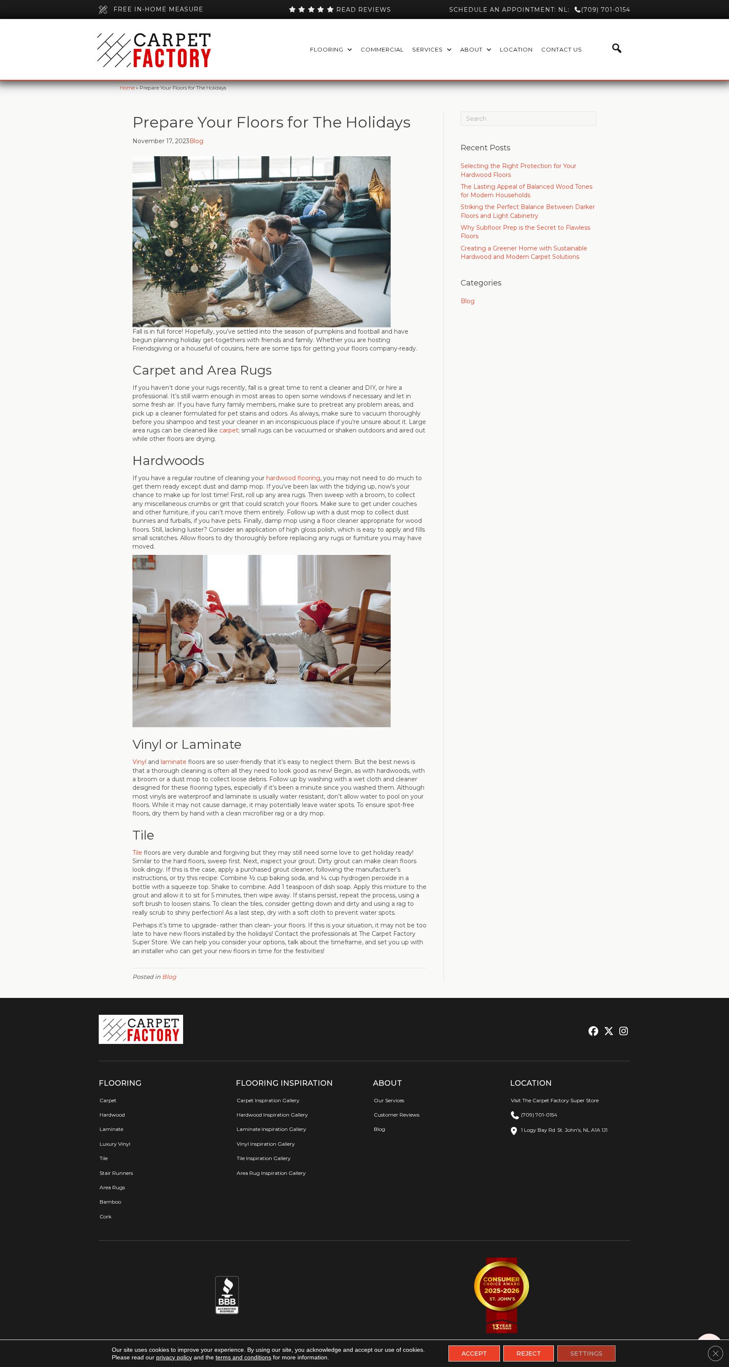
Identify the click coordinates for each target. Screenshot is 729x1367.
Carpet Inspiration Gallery (268, 1100)
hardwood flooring (293, 478)
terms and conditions (243, 1357)
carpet (228, 430)
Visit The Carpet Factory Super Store (555, 1100)
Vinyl (139, 762)
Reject (528, 1353)
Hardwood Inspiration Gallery (272, 1115)
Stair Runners (116, 1173)
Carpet (108, 1100)
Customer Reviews (396, 1115)
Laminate (111, 1129)
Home (127, 87)
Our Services (389, 1100)
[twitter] (607, 1031)
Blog (196, 141)
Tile (137, 852)
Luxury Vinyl (115, 1144)
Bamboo (110, 1202)
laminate (173, 762)
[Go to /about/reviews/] (339, 9)
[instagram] (622, 1031)
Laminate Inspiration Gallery (271, 1129)
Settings (586, 1353)
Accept (474, 1353)
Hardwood (112, 1115)
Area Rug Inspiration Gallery (271, 1173)
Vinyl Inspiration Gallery (266, 1144)
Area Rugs (112, 1187)
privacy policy (174, 1357)
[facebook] (592, 1031)
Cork (105, 1216)
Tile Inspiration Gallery (264, 1158)
